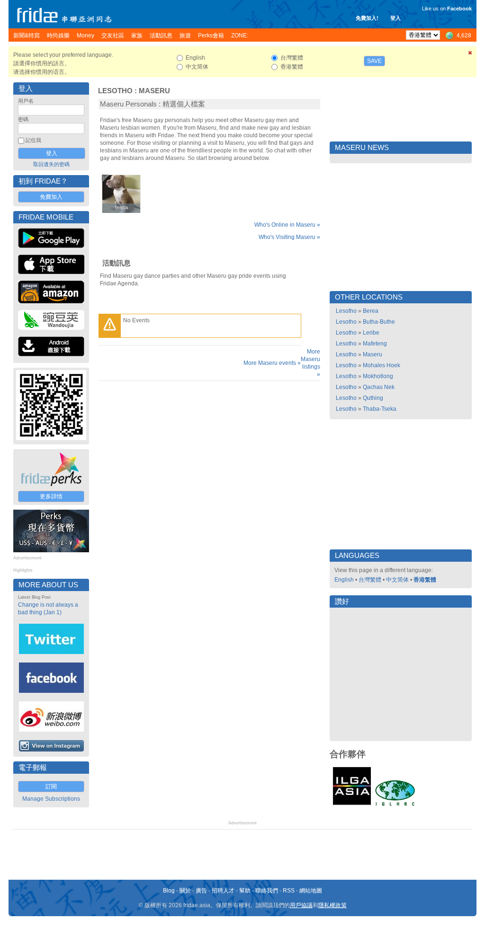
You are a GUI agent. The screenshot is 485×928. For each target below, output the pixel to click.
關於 (185, 890)
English (344, 579)
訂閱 (51, 786)
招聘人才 (223, 890)
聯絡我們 (266, 890)
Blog (169, 890)
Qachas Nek (379, 387)
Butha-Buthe (379, 321)
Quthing (373, 398)
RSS (289, 890)
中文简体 (397, 579)
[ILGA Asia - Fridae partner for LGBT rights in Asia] (352, 805)
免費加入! (367, 18)
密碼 (23, 119)
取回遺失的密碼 (51, 164)
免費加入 (51, 197)
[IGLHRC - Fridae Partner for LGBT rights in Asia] (395, 805)
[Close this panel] (470, 54)
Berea (370, 311)
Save (374, 61)
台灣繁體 (370, 579)
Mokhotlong (378, 376)
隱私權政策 (332, 905)
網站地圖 (310, 890)
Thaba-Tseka (379, 409)
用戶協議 (301, 905)
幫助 (245, 890)
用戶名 (26, 101)
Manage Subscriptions (51, 798)
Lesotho (115, 91)
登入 (395, 18)
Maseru (154, 91)
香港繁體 (424, 579)
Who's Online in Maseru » (287, 224)
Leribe (371, 332)
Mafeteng (375, 343)
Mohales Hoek (381, 365)
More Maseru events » (272, 363)
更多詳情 (51, 496)
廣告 (201, 890)
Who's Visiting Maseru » (289, 237)
